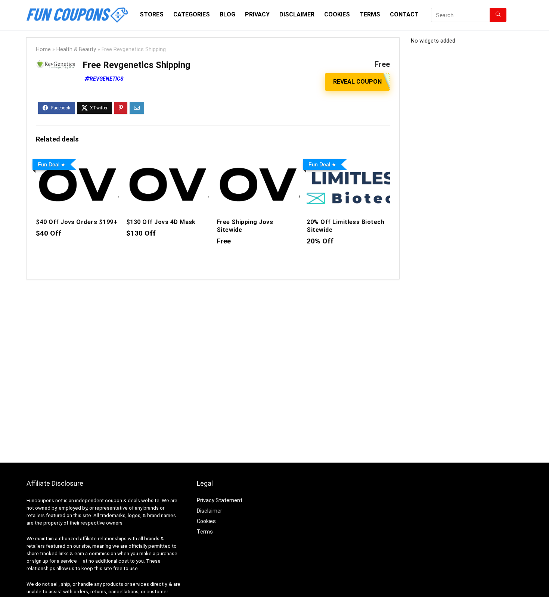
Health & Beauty (76, 49)
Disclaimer (296, 14)
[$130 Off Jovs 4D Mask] (167, 161)
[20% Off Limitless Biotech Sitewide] (348, 161)
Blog (227, 14)
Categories (191, 14)
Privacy (257, 14)
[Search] (498, 15)
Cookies (337, 14)
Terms (370, 14)
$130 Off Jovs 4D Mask (161, 222)
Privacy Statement (219, 500)
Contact (404, 14)
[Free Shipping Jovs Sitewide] (258, 161)
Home (43, 49)
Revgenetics (106, 79)
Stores (152, 14)
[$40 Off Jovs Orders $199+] (77, 161)
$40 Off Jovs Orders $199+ (76, 222)
